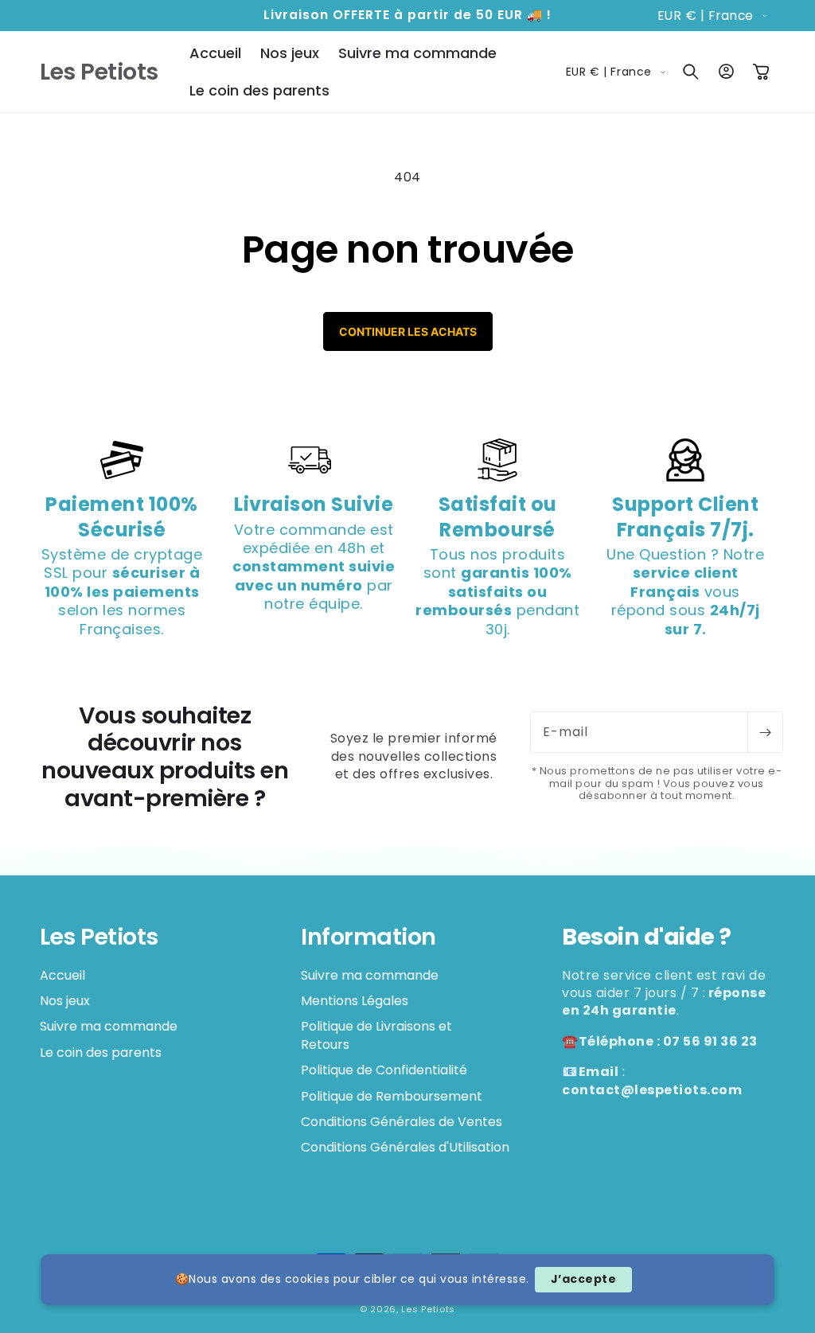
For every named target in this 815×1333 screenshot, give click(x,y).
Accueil (62, 975)
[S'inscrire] (764, 732)
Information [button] (368, 937)
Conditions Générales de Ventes (401, 1122)
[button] (690, 71)
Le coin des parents (101, 1052)
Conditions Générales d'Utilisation (405, 1147)
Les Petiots (428, 1309)
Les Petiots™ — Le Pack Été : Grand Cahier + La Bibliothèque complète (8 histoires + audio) (202, 1302)
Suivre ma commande (108, 1026)
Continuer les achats (408, 331)
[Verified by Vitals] (202, 1325)
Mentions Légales (354, 1001)
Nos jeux (65, 1001)
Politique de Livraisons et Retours (376, 1035)
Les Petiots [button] (99, 937)
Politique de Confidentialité (384, 1070)
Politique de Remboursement (391, 1096)
